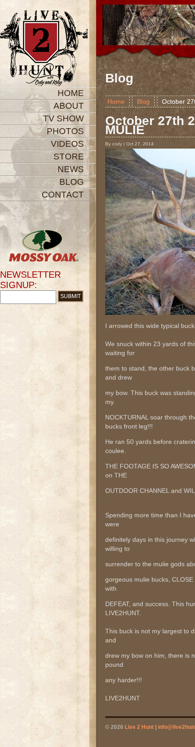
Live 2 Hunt (139, 727)
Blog (143, 101)
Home (116, 101)
